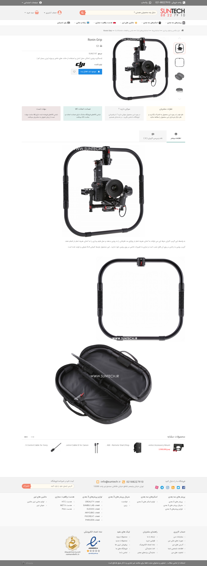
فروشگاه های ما (122, 548)
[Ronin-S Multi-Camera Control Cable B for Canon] (97, 447)
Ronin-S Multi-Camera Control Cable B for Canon (76, 445)
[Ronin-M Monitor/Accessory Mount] (178, 447)
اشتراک (26, 486)
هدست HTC (67, 501)
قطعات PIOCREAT (92, 516)
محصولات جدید (122, 540)
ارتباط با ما (151, 536)
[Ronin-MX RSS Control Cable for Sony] (56, 447)
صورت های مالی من (175, 540)
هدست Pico (67, 509)
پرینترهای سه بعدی (174, 22)
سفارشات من (178, 536)
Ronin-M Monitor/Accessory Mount (158, 445)
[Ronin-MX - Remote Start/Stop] (137, 447)
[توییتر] (178, 487)
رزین (126, 505)
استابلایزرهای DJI (143, 30)
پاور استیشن (61, 22)
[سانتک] (172, 12)
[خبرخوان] (173, 487)
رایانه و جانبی (81, 22)
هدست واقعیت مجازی (103, 22)
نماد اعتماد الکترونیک (147, 544)
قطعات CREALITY (92, 501)
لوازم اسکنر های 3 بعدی (146, 501)
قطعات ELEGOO (93, 509)
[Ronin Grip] (179, 48)
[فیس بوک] (183, 487)
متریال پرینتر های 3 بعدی (173, 505)
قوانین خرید (150, 540)
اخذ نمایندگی (150, 548)
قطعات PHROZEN (92, 520)
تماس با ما (123, 552)
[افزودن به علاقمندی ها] (74, 71)
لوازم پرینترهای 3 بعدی (174, 509)
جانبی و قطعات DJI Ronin (124, 30)
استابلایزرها (156, 30)
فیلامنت (124, 501)
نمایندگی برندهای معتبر (146, 552)
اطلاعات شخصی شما (175, 548)
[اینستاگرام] (167, 487)
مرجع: (100, 53)
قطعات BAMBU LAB (91, 505)
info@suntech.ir (111, 482)
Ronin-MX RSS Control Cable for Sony (35, 445)
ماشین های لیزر (128, 22)
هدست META (66, 505)
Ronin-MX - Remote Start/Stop (117, 445)
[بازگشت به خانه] (182, 30)
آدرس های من (177, 544)
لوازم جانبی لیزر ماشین (36, 501)
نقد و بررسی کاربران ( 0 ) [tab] (152, 138)
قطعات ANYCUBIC (92, 512)
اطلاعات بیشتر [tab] (176, 138)
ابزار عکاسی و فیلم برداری (171, 30)
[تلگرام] (162, 487)
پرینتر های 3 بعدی (176, 501)
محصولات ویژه (122, 536)
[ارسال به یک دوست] (98, 45)
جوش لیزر (41, 505)
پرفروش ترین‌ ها (121, 544)
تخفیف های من (177, 552)
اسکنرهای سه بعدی (150, 22)
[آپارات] (156, 487)
